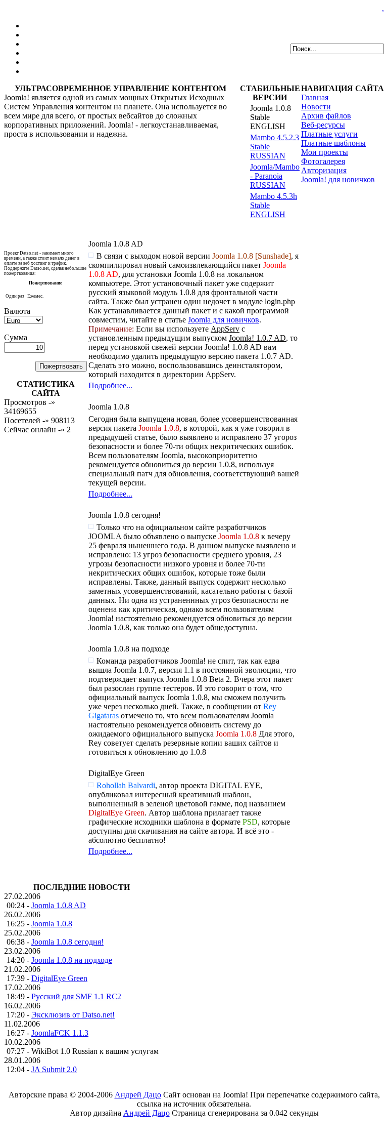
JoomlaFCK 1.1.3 (59, 1033)
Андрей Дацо (138, 1094)
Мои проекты (324, 152)
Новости (316, 106)
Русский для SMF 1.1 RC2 (76, 996)
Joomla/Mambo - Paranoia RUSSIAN (275, 175)
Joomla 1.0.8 (51, 923)
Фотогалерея (323, 161)
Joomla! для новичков (338, 179)
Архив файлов (326, 115)
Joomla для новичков (223, 319)
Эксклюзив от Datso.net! (73, 1014)
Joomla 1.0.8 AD (58, 905)
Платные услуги (329, 134)
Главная (314, 97)
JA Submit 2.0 (54, 1069)
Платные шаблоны (333, 143)
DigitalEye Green (59, 978)
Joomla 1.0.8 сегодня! (67, 941)
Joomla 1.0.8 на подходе (71, 960)
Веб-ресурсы (323, 124)
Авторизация (324, 170)
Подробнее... (110, 385)
